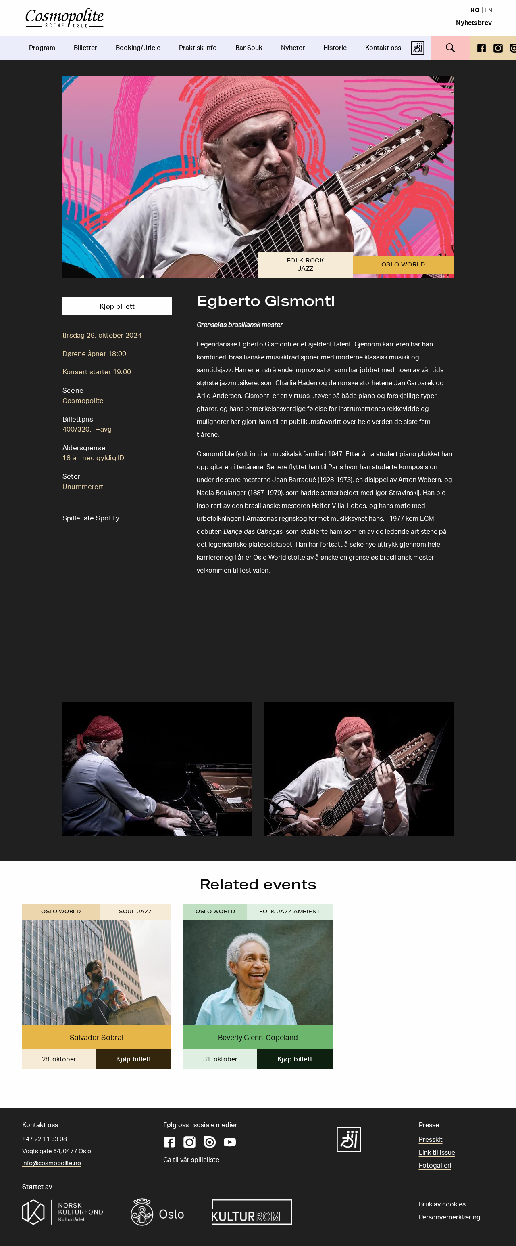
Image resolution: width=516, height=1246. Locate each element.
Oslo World (269, 557)
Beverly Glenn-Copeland (258, 1037)
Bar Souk (248, 48)
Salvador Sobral (96, 1037)
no (475, 9)
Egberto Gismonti (265, 344)
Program (42, 48)
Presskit (431, 1139)
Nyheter (293, 48)
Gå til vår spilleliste (191, 1160)
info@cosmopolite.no (51, 1163)
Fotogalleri (435, 1165)
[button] (157, 768)
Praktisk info (198, 48)
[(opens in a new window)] (481, 47)
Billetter (85, 48)
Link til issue (437, 1152)
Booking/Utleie (138, 48)
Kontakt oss (383, 48)
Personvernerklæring (450, 1217)
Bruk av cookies (442, 1204)
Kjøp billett (117, 306)
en (489, 9)
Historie (335, 48)
